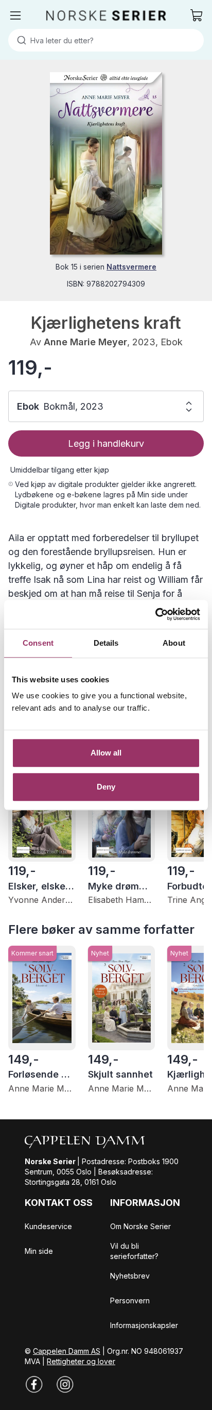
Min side (39, 1251)
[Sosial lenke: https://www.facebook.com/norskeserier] (34, 1384)
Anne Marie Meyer (85, 342)
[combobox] (106, 40)
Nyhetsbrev (130, 1275)
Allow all (106, 752)
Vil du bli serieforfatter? (134, 1251)
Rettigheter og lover (81, 1361)
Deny (106, 786)
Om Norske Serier (140, 1226)
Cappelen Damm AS (66, 1351)
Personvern (130, 1300)
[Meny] (15, 15)
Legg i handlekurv (106, 443)
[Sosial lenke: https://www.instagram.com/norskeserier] (65, 1384)
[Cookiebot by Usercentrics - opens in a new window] (155, 614)
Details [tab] (106, 643)
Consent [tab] (38, 643)
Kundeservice (48, 1226)
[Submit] (19, 40)
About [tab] (174, 643)
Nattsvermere (131, 266)
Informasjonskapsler (144, 1325)
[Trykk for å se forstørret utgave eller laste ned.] (106, 163)
